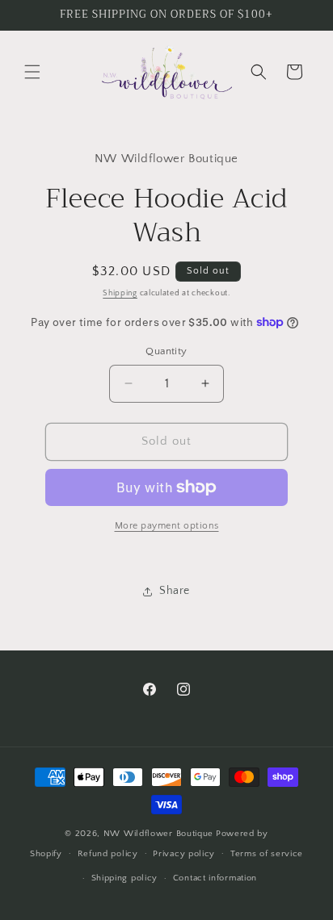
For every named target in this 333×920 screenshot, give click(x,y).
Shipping (120, 293)
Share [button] (174, 590)
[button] (32, 72)
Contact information (215, 878)
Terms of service (266, 854)
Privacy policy (184, 854)
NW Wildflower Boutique (158, 833)
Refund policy (108, 854)
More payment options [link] (167, 526)
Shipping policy (124, 878)
